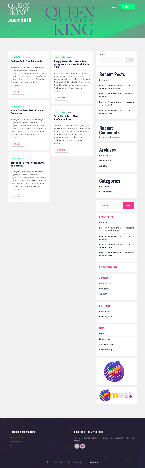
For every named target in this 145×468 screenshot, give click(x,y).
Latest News (104, 186)
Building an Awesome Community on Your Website (28, 164)
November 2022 (106, 155)
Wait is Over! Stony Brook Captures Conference (27, 112)
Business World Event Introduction (27, 61)
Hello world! (104, 80)
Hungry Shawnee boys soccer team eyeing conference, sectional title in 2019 (71, 64)
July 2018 (103, 166)
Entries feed (104, 339)
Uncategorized (105, 192)
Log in (101, 333)
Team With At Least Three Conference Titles (66, 118)
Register (127, 7)
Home (114, 7)
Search (102, 54)
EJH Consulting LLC (91, 462)
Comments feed (106, 344)
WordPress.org (105, 349)
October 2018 (105, 160)
